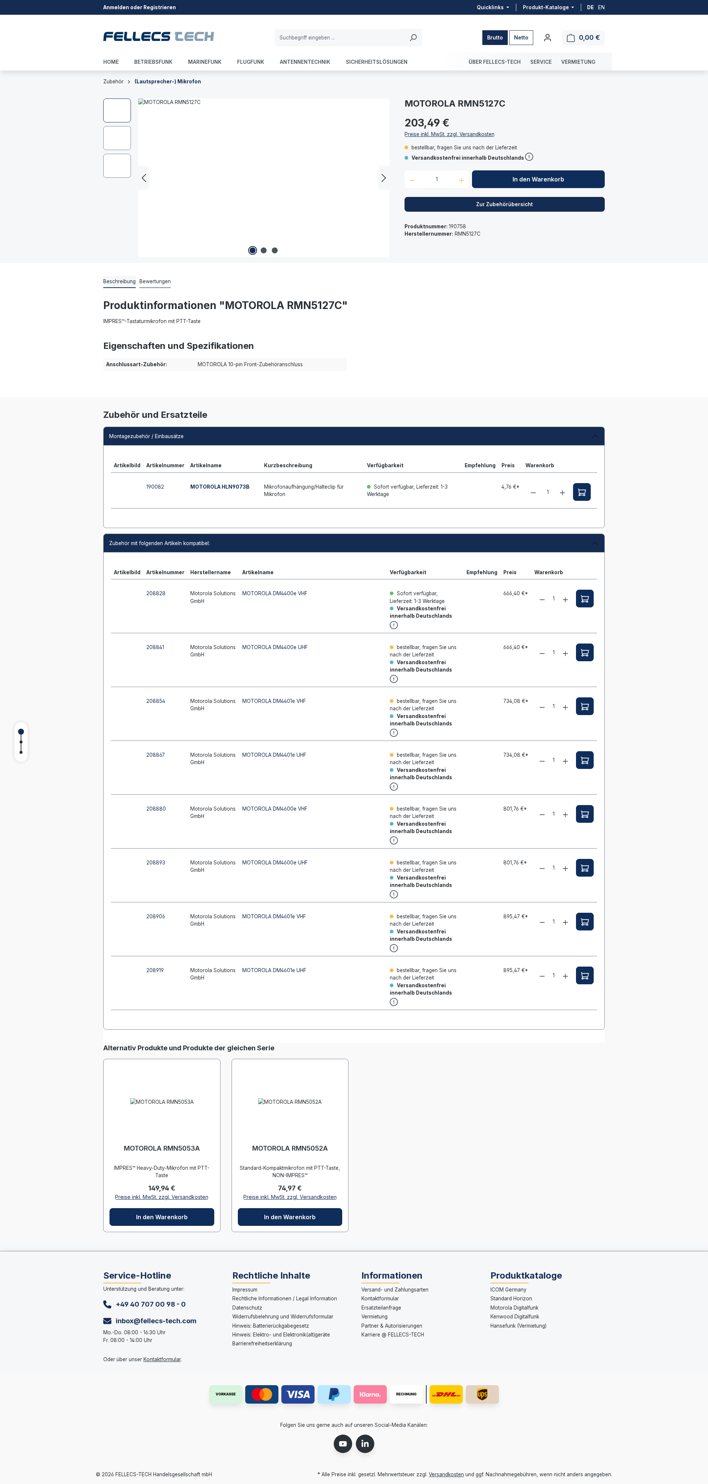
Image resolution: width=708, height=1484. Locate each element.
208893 (155, 863)
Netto (521, 37)
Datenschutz (247, 1308)
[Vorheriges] (143, 178)
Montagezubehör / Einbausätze (146, 436)
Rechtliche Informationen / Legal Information (284, 1298)
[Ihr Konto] (547, 37)
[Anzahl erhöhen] (461, 179)
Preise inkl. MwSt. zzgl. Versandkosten (449, 134)
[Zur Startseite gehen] (158, 36)
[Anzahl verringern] (412, 179)
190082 (155, 487)
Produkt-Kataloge (546, 7)
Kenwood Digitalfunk (514, 1317)
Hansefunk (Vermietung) (518, 1326)
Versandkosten (446, 1474)
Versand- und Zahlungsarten (394, 1290)
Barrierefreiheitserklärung (262, 1343)
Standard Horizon (511, 1298)
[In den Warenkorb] (582, 492)
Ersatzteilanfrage (381, 1308)
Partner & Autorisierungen (391, 1326)
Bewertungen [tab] (155, 281)
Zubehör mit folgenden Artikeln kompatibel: (159, 543)
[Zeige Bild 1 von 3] (253, 250)
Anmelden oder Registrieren (139, 7)
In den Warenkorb (538, 179)
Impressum (244, 1290)
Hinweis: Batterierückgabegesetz (270, 1326)
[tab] (119, 282)
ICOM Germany (508, 1290)
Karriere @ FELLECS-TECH (392, 1335)
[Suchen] (413, 37)
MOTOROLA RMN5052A (290, 1148)
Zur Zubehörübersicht (504, 204)
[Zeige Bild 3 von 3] (275, 250)
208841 (155, 647)
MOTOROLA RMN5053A (162, 1148)
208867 (155, 755)
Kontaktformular (162, 1359)
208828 (156, 593)
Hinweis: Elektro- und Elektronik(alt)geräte (281, 1335)
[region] (246, 177)
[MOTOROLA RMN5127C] (263, 177)
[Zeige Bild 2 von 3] (264, 250)
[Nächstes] (383, 178)
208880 (156, 809)
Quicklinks (491, 7)
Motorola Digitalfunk (514, 1308)
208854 (155, 701)
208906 (155, 916)
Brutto (495, 37)
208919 (155, 970)
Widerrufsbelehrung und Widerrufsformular (282, 1317)
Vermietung (374, 1317)
